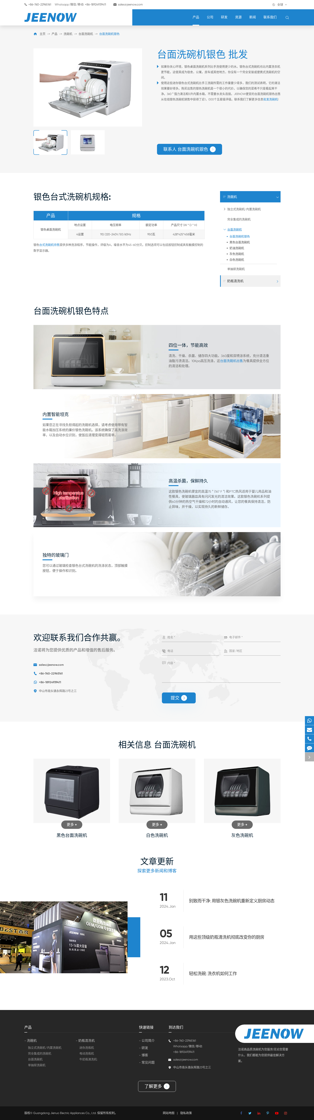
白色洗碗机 (237, 259)
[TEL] (309, 738)
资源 (238, 17)
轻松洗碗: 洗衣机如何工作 (213, 973)
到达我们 (176, 1027)
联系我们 (270, 17)
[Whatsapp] (309, 720)
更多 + (72, 824)
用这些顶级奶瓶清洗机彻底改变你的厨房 (226, 937)
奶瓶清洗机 (233, 281)
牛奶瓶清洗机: (88, 1059)
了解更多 (156, 1086)
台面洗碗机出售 (231, 361)
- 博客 (143, 1055)
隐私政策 (186, 1113)
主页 (42, 34)
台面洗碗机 (85, 34)
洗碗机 (68, 34)
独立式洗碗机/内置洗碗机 (244, 209)
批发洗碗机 (270, 99)
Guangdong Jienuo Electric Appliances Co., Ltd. (65, 1113)
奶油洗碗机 (237, 248)
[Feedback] (309, 747)
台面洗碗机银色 (109, 34)
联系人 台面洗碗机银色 (188, 149)
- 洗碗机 (30, 1041)
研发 (224, 17)
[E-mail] (309, 729)
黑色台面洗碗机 (240, 242)
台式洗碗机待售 (49, 245)
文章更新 (157, 861)
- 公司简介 (147, 1041)
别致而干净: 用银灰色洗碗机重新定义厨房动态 (231, 900)
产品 (196, 17)
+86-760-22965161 (39, 4)
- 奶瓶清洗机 (85, 1041)
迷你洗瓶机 (86, 1047)
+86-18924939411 (95, 4)
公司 (210, 17)
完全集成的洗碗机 (239, 219)
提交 (178, 697)
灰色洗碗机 (237, 254)
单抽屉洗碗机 (236, 269)
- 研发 (143, 1048)
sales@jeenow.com (130, 4)
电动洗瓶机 (86, 1053)
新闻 (252, 17)
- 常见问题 (147, 1062)
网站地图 (168, 1113)
